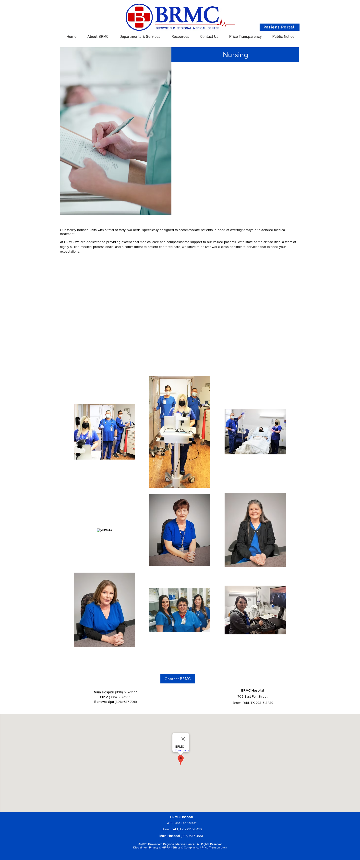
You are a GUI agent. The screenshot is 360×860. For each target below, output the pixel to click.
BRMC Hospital (252, 690)
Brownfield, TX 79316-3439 (181, 829)
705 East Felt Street (181, 823)
